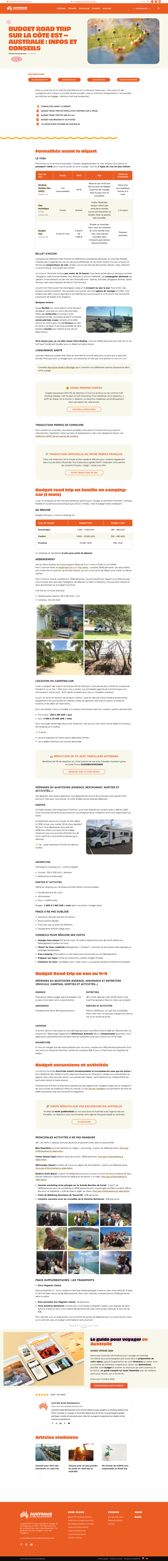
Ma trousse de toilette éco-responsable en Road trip (115, 1467)
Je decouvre (84, 1122)
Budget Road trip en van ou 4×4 (58, 115)
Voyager (72, 8)
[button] (158, 8)
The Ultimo (83, 567)
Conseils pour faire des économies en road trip (47, 1467)
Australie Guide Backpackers (18, 53)
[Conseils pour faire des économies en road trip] (50, 1452)
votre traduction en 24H (84, 473)
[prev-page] (36, 1476)
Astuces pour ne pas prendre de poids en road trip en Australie (83, 1468)
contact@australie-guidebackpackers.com (37, 1538)
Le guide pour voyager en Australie (60, 124)
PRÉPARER (61, 8)
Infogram (84, 1327)
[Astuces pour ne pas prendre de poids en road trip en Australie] (84, 1452)
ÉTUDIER (96, 8)
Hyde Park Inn (66, 567)
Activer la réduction (84, 409)
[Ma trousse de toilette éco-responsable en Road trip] (117, 1452)
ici (93, 723)
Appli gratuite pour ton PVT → (87, 1)
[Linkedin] (61, 1423)
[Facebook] (152, 1)
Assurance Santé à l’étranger (62, 367)
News (138, 1512)
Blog (138, 1517)
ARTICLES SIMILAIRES (56, 1437)
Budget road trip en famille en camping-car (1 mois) (69, 111)
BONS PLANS (142, 8)
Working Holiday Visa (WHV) (44, 188)
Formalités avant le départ (56, 106)
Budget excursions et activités (58, 119)
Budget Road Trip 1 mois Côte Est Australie (84, 1326)
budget (54, 96)
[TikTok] (65, 1423)
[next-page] (40, 1476)
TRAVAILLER (84, 8)
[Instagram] (156, 1)
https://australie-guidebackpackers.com (67, 1406)
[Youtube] (159, 1)
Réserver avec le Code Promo (84, 772)
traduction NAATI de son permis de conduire (56, 436)
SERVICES (107, 8)
